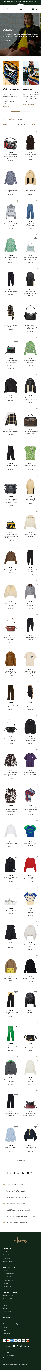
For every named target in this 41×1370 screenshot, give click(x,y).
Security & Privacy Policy (10, 1357)
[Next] (28, 1160)
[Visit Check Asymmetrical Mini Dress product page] (10, 302)
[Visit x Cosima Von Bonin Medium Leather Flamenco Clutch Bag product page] (10, 476)
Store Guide (6, 1255)
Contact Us (6, 1305)
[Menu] (4, 9)
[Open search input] (8, 9)
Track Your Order (8, 1277)
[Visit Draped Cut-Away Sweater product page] (30, 1057)
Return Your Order (8, 1280)
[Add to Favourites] (17, 132)
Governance (6, 1333)
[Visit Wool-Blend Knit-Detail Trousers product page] (10, 989)
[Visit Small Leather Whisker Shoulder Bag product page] (10, 614)
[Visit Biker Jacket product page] (30, 989)
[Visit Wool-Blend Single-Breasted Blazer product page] (30, 716)
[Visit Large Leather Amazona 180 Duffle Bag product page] (30, 408)
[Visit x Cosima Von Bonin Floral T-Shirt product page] (30, 442)
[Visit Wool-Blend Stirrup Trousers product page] (30, 614)
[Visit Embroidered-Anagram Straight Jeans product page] (10, 1090)
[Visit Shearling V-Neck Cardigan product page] (10, 581)
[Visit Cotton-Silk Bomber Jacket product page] (30, 922)
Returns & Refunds (8, 1273)
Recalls (5, 1308)
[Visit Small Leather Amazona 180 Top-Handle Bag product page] (30, 235)
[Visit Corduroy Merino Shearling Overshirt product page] (10, 648)
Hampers (5, 1283)
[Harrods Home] (20, 9)
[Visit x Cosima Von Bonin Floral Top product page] (30, 338)
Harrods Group (7, 1321)
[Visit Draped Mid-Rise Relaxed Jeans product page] (30, 201)
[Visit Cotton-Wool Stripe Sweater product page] (30, 820)
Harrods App (7, 1286)
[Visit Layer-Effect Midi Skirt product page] (10, 922)
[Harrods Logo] (20, 1240)
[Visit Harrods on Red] (25, 1346)
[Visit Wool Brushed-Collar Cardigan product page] (30, 581)
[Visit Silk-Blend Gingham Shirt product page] (10, 167)
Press (4, 1330)
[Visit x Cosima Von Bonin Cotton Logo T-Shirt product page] (30, 648)
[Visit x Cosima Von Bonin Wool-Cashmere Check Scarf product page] (30, 785)
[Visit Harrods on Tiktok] (21, 1346)
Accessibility (6, 1353)
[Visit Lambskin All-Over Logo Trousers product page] (10, 1023)
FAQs (4, 1302)
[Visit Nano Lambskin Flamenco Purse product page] (30, 1023)
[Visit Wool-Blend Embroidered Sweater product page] (30, 854)
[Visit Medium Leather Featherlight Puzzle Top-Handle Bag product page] (30, 302)
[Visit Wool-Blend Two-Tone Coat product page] (10, 955)
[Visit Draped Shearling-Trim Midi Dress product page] (30, 682)
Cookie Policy (7, 1312)
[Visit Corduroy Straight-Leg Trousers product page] (10, 682)
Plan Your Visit (7, 1252)
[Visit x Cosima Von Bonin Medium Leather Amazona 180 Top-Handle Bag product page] (10, 338)
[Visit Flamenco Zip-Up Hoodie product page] (30, 1124)
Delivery (5, 1270)
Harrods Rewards (8, 1295)
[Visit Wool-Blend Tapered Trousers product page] (30, 547)
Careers (5, 1327)
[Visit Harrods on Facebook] (14, 1346)
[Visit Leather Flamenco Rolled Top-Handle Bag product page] (30, 1090)
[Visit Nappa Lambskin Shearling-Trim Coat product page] (30, 268)
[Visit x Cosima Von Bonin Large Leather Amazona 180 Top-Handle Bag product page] (10, 511)
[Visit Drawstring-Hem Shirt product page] (10, 547)
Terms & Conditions (8, 1355)
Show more (8, 40)
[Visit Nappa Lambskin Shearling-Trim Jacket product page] (30, 167)
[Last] (33, 1160)
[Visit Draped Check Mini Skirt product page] (10, 408)
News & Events (7, 1261)
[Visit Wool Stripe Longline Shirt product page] (10, 1124)
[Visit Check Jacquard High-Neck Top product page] (10, 201)
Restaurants (6, 1258)
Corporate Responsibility (10, 1324)
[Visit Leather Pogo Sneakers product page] (10, 888)
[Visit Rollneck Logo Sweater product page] (30, 955)
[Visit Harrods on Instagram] (17, 1346)
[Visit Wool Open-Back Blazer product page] (10, 375)
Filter (34, 124)
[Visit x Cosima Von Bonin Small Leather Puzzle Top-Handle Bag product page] (10, 132)
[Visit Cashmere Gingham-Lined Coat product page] (30, 132)
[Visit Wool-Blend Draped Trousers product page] (10, 442)
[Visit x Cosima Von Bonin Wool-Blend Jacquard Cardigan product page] (10, 749)
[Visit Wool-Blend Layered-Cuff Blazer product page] (10, 854)
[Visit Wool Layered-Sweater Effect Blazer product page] (10, 1057)
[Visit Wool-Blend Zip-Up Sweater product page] (30, 511)
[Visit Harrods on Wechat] (28, 1346)
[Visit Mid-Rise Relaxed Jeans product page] (10, 268)
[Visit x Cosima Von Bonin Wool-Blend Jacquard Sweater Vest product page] (10, 785)
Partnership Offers (8, 1299)
